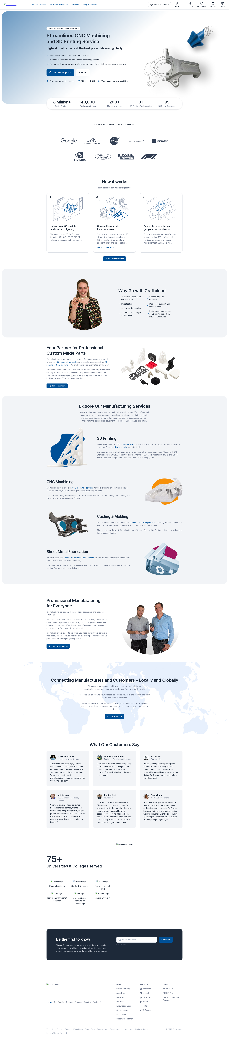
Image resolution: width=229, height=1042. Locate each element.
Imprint (69, 1033)
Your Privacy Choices (55, 1029)
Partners (120, 1001)
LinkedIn (146, 993)
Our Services (40, 4)
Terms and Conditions (74, 1029)
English (60, 1002)
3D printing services (125, 444)
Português (97, 1002)
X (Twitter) (147, 1010)
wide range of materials (66, 362)
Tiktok (145, 1006)
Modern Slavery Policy (55, 1033)
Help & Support (90, 4)
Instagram (147, 989)
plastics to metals (119, 447)
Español (87, 1002)
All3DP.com (168, 989)
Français (78, 1002)
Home (49, 1002)
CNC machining (63, 365)
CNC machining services (82, 488)
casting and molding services (143, 522)
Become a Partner (124, 1019)
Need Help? (121, 1014)
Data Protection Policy (119, 1029)
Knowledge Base (123, 1006)
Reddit (145, 1001)
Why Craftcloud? (60, 4)
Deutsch (69, 1002)
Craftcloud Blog (123, 989)
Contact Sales (122, 1010)
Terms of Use (90, 1029)
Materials (75, 4)
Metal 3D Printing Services (171, 998)
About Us (120, 993)
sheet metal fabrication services (79, 557)
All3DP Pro (168, 993)
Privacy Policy (122, 945)
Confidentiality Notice (139, 1029)
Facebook (147, 997)
